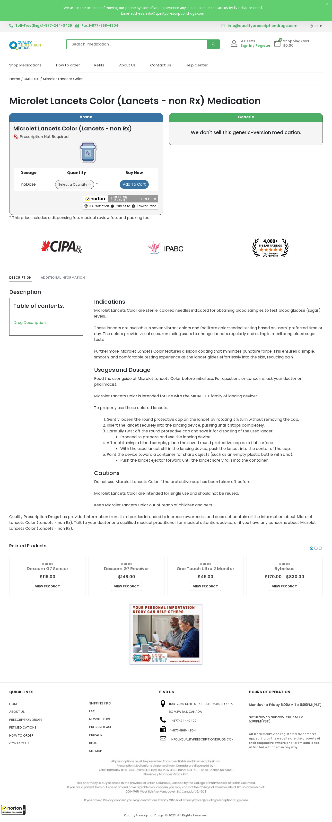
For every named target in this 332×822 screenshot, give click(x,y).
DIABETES (31, 78)
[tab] (20, 278)
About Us (127, 65)
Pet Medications (22, 727)
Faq (92, 711)
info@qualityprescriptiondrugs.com (262, 25)
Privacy (95, 735)
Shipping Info (100, 703)
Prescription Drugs (26, 719)
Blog (93, 742)
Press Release (100, 727)
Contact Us (160, 65)
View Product (47, 586)
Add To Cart (134, 184)
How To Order (21, 735)
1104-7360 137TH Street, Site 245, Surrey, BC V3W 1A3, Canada (201, 708)
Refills (99, 65)
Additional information (63, 277)
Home (14, 78)
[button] (13, 810)
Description (20, 277)
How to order (68, 65)
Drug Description (29, 322)
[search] (213, 44)
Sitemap (95, 751)
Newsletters (99, 719)
